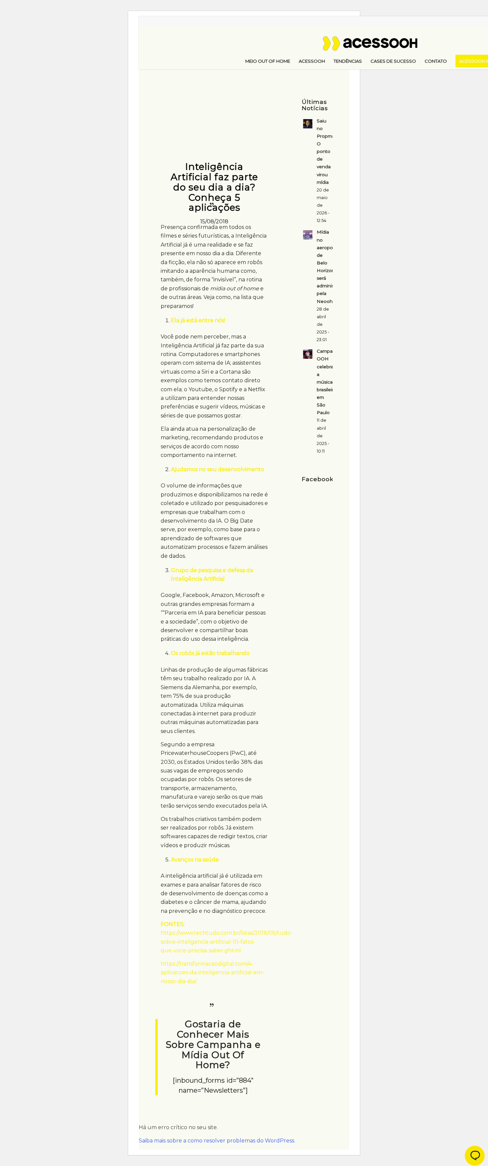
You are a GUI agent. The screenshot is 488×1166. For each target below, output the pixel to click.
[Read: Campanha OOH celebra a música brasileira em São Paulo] (308, 354)
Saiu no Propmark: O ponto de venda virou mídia (328, 151)
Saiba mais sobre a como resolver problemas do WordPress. (217, 1140)
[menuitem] (267, 61)
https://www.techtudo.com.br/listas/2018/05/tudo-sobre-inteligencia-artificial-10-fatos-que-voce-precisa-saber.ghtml (226, 942)
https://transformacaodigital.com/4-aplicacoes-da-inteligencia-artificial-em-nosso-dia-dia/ (212, 972)
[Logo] (383, 46)
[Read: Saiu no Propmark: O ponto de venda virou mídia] (308, 124)
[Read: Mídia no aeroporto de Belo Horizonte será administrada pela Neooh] (308, 235)
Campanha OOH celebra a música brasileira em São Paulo (329, 381)
